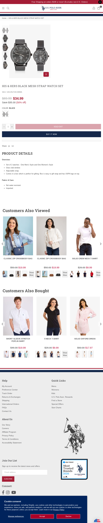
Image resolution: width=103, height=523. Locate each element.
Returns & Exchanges (11, 397)
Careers (5, 428)
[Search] (8, 8)
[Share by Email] (13, 146)
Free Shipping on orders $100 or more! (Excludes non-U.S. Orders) (58, 2)
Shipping (5, 400)
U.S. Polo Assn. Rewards (62, 397)
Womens (55, 390)
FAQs (4, 407)
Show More (31, 274)
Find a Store (57, 400)
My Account (7, 386)
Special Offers (57, 404)
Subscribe (8, 479)
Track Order (7, 393)
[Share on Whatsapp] (9, 146)
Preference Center (10, 390)
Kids (53, 393)
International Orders (10, 404)
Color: (8, 108)
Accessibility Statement (11, 443)
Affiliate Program (9, 432)
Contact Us (6, 411)
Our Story (6, 425)
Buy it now (51, 134)
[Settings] (93, 8)
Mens (54, 386)
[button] (94, 210)
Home (4, 18)
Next (48, 51)
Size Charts (56, 407)
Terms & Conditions (10, 439)
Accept (42, 516)
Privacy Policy (58, 510)
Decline (68, 516)
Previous (11, 51)
